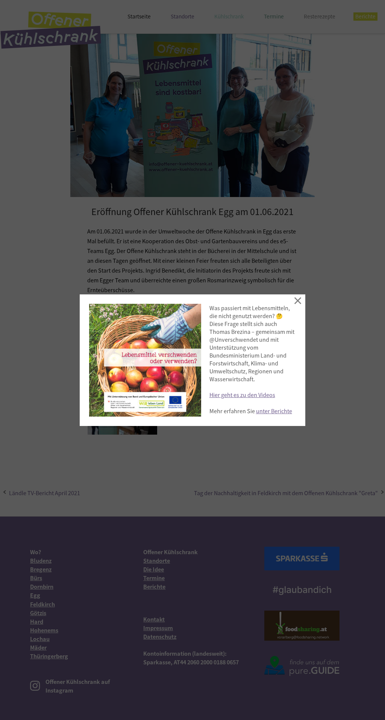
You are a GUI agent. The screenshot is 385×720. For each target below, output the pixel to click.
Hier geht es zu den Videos (242, 395)
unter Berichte (274, 411)
